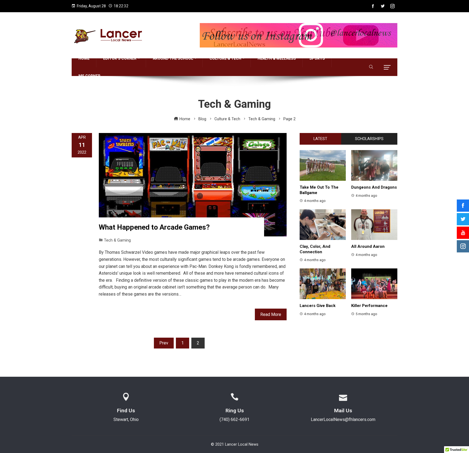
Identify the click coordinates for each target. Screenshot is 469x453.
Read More (270, 314)
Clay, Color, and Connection (315, 249)
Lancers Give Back (317, 305)
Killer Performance (369, 305)
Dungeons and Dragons (374, 187)
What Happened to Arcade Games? (154, 227)
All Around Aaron (368, 246)
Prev (163, 343)
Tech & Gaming (117, 240)
